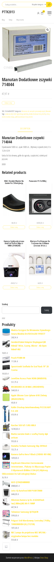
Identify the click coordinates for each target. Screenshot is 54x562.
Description (25, 128)
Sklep (10, 19)
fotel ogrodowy (18, 114)
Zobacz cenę (8, 103)
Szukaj (5, 304)
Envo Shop (44, 557)
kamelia (26, 114)
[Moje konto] (38, 13)
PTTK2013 (8, 11)
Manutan (48, 111)
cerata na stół (9, 114)
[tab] (27, 128)
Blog (3, 19)
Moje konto (20, 19)
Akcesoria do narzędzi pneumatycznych (33, 111)
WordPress (28, 557)
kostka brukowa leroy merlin (37, 114)
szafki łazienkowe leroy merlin (24, 117)
